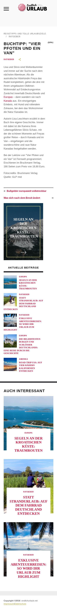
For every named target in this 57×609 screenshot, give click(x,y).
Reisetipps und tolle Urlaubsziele (25, 34)
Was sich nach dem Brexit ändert (22, 198)
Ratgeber (14, 36)
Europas (8, 97)
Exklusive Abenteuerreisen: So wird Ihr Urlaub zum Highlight (23, 324)
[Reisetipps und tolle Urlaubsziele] (32, 7)
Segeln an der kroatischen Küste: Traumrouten (24, 227)
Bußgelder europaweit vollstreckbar (26, 191)
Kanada (8, 100)
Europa (23, 277)
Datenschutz (20, 604)
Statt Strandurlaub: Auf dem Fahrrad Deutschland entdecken (23, 303)
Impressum (9, 604)
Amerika (23, 359)
